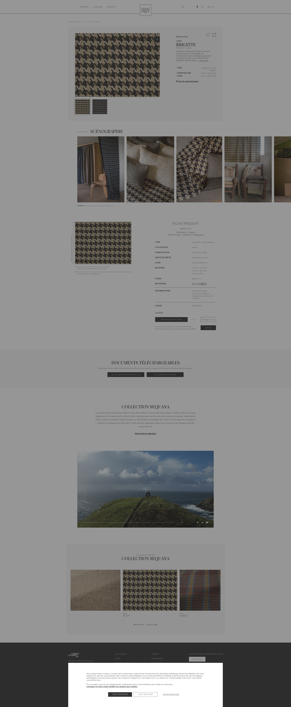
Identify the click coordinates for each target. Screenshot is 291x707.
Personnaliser (171, 694)
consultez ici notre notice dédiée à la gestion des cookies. (111, 686)
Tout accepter (120, 694)
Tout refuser (145, 694)
